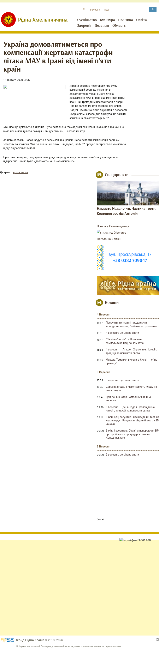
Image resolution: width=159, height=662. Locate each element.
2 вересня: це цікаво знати (122, 454)
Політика (125, 20)
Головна (95, 9)
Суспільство (87, 20)
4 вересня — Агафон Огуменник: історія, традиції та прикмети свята (131, 351)
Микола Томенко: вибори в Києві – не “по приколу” (131, 361)
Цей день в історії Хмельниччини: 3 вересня (128, 398)
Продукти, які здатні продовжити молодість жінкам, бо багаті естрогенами (131, 324)
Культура (107, 20)
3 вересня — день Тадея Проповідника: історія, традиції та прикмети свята (130, 408)
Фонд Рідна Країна (30, 640)
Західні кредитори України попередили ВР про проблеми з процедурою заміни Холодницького (132, 434)
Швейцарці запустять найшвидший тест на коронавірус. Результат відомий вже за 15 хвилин (132, 420)
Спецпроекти (117, 174)
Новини (112, 302)
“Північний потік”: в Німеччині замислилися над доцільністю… (126, 341)
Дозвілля (102, 25)
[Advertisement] (79, 588)
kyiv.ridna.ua (20, 172)
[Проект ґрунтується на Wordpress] (157, 639)
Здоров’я (84, 25)
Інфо (107, 9)
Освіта (141, 20)
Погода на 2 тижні (109, 238)
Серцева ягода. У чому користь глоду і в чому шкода (131, 388)
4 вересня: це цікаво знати (122, 332)
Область (119, 25)
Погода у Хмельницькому (113, 226)
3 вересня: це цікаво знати (122, 380)
